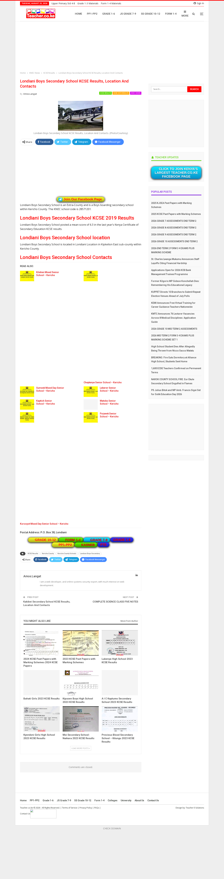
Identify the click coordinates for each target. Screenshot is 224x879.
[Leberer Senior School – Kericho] (91, 391)
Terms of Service (69, 807)
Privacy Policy (86, 807)
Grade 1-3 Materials (87, 3)
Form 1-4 (171, 13)
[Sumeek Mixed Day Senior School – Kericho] (27, 391)
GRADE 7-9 (99, 540)
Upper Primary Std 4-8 (63, 3)
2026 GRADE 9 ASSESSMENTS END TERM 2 (173, 234)
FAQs (96, 807)
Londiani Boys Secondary (90, 553)
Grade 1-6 (108, 13)
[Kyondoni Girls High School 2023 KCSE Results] (41, 719)
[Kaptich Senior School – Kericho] (27, 404)
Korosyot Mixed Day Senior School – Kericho (44, 523)
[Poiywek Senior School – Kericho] (91, 417)
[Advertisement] (113, 47)
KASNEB (88, 545)
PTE (103, 544)
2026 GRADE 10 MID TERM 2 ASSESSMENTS (174, 328)
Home (78, 13)
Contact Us (153, 800)
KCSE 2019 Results (120, 93)
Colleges (112, 800)
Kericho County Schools (67, 553)
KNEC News (135, 93)
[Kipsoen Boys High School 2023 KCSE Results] (81, 682)
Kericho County (48, 553)
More (185, 15)
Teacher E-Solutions (195, 807)
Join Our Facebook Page (82, 199)
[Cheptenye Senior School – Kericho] (91, 276)
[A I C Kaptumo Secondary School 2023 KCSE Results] (120, 682)
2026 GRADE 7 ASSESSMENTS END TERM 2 (173, 221)
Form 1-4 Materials (111, 3)
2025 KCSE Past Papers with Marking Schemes (176, 214)
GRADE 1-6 (122, 540)
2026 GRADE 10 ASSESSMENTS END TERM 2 (174, 241)
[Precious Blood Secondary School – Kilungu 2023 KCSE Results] (120, 719)
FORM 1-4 (73, 540)
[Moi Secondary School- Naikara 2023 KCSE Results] (81, 719)
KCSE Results (105, 93)
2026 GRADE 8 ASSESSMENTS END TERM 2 (173, 227)
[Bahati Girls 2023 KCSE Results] (41, 682)
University (126, 800)
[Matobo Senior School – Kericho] (91, 404)
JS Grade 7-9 (128, 13)
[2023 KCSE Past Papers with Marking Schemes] (81, 642)
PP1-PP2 (92, 13)
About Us (139, 800)
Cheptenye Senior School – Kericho (103, 382)
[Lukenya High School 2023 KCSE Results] (120, 642)
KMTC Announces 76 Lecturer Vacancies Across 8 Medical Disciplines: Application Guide (173, 317)
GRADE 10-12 (45, 540)
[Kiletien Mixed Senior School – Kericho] (27, 276)
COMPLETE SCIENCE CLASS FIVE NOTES (115, 601)
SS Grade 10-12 (150, 13)
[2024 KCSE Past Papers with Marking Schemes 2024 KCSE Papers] (41, 642)
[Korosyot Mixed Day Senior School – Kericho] (27, 417)
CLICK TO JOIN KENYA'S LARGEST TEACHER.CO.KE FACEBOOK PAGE (176, 172)
